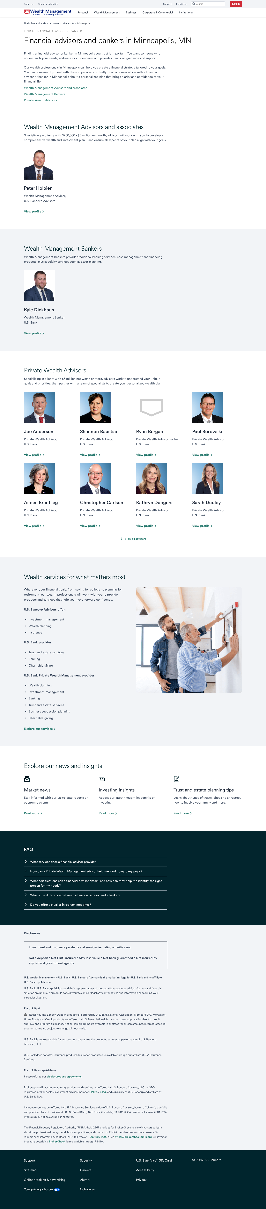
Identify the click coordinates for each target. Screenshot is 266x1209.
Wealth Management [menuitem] (107, 12)
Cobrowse (87, 1189)
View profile (32, 211)
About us (28, 4)
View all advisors (135, 538)
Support (167, 4)
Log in (236, 3)
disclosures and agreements (64, 1076)
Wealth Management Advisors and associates (55, 88)
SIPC (103, 1091)
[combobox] (208, 4)
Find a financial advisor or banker (41, 23)
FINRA (93, 1091)
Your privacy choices (38, 1189)
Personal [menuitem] (83, 12)
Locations (181, 4)
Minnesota (68, 23)
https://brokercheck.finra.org (133, 1136)
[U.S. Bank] (47, 12)
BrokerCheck (57, 1141)
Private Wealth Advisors (40, 100)
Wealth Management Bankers (44, 94)
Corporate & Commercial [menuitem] (158, 12)
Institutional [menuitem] (186, 12)
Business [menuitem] (131, 12)
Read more (31, 813)
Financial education (48, 4)
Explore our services (38, 729)
